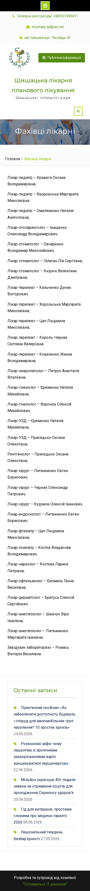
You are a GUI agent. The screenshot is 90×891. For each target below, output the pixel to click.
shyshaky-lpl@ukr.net (48, 27)
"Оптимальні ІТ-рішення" (45, 884)
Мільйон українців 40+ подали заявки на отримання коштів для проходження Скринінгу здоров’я (44, 786)
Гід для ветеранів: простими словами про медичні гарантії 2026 (43, 815)
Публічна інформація (64, 58)
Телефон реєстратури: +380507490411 (47, 16)
